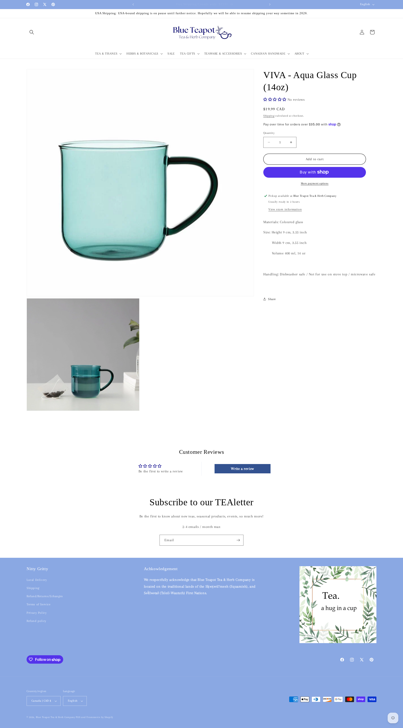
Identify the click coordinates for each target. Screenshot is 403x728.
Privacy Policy (37, 612)
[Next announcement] (270, 4)
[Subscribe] (238, 540)
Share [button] (272, 299)
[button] (32, 32)
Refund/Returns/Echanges (45, 596)
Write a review (242, 469)
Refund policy (36, 621)
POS (78, 717)
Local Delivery (37, 580)
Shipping (268, 115)
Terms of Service (39, 604)
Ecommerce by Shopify (100, 717)
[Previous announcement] (133, 4)
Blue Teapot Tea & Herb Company (55, 717)
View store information (285, 209)
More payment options (315, 183)
